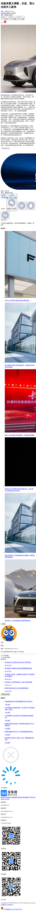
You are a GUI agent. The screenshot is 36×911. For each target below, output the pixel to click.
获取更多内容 (5, 694)
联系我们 (19, 797)
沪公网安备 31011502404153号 (13, 909)
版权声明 (9, 797)
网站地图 (25, 797)
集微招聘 (14, 797)
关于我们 (31, 797)
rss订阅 (7, 799)
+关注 (3, 624)
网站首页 (3, 797)
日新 (6, 11)
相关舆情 (3, 13)
